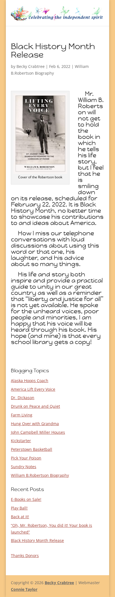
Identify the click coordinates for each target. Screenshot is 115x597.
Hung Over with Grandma (35, 423)
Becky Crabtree (30, 66)
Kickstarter (21, 440)
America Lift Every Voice (33, 389)
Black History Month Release (37, 540)
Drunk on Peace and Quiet (35, 406)
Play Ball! (19, 508)
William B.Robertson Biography (40, 475)
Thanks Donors (25, 555)
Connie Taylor (24, 589)
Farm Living (21, 415)
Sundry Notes (23, 466)
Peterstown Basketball (31, 449)
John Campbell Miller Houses (38, 432)
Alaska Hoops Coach (29, 380)
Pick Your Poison (26, 458)
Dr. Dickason (22, 397)
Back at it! (20, 516)
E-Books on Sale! (26, 499)
